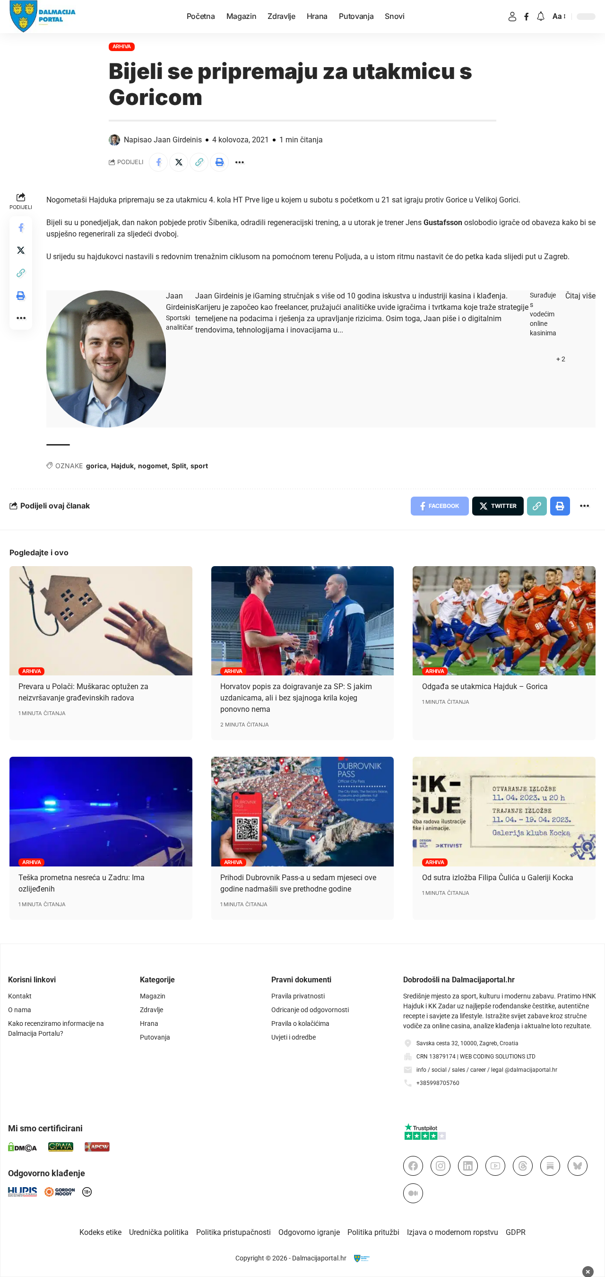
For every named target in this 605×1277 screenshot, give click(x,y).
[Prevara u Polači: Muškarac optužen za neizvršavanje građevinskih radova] (100, 621)
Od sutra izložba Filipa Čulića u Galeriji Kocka (497, 877)
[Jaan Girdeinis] (106, 359)
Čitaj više (580, 295)
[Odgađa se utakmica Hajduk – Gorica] (504, 621)
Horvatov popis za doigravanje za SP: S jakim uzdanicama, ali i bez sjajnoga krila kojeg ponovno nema (296, 698)
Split (179, 466)
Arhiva (121, 46)
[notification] (540, 16)
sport (199, 466)
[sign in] (512, 16)
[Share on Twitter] (178, 162)
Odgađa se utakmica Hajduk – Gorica (485, 686)
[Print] (219, 162)
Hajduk (122, 466)
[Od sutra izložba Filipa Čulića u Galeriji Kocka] (504, 811)
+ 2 (560, 359)
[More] (239, 162)
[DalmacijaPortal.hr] (42, 16)
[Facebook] (526, 16)
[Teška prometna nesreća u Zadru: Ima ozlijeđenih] (100, 811)
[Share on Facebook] (158, 162)
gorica (96, 466)
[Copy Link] (199, 162)
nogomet (152, 466)
